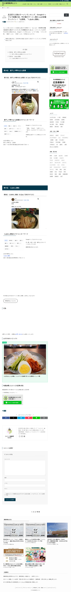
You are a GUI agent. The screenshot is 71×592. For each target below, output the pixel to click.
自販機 (51, 176)
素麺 (60, 174)
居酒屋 (51, 171)
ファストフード (57, 167)
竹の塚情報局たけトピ (9, 4)
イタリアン (57, 160)
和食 (61, 169)
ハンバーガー (52, 164)
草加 (57, 124)
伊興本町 (64, 117)
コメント (7, 459)
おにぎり (61, 155)
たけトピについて (51, 587)
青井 (61, 126)
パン (58, 164)
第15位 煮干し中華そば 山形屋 (17, 52)
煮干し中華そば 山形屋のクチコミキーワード (22, 54)
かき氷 (66, 155)
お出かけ (52, 135)
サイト (5, 488)
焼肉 (56, 174)
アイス (51, 160)
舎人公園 (52, 124)
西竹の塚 (56, 126)
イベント (62, 135)
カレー (51, 162)
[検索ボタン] (67, 4)
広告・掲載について (42, 587)
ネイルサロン (65, 137)
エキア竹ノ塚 (52, 117)
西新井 (51, 126)
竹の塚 (57, 122)
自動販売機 (65, 174)
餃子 (61, 176)
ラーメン (52, 169)
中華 (57, 169)
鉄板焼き (56, 176)
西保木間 (61, 124)
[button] (6, 418)
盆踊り (61, 144)
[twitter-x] (61, 1)
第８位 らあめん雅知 (15, 56)
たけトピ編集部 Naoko (9, 437)
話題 (4, 21)
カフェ (63, 160)
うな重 (55, 155)
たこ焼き (56, 158)
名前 (5, 477)
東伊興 (63, 119)
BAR (51, 155)
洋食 (65, 171)
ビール (63, 164)
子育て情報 (58, 142)
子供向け (52, 142)
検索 (66, 15)
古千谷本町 (57, 119)
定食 (65, 169)
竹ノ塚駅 (62, 122)
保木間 (51, 119)
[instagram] (62, 1)
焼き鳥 (51, 174)
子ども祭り (61, 140)
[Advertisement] (25, 321)
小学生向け (52, 144)
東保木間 (52, 122)
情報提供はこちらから (10, 300)
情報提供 (35, 587)
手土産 (60, 171)
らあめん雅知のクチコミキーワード (20, 58)
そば (51, 158)
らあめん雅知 (6, 255)
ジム (59, 137)
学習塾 (63, 142)
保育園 (51, 140)
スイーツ (64, 162)
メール (5, 483)
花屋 (65, 144)
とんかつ (61, 158)
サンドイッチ (57, 162)
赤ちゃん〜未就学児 (54, 146)
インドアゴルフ (53, 137)
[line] (66, 1)
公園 (56, 140)
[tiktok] (64, 1)
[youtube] (68, 1)
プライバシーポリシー (27, 587)
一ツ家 (59, 117)
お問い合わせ (19, 334)
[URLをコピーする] (44, 418)
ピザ (51, 167)
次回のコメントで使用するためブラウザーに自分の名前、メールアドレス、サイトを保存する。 (25, 494)
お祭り (57, 135)
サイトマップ (18, 587)
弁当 (56, 171)
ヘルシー (64, 167)
